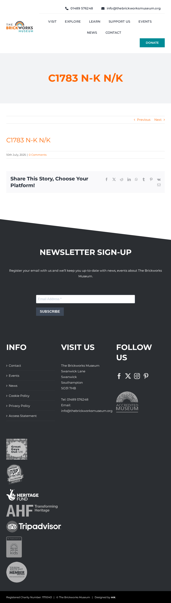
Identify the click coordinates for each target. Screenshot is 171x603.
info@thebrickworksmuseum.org (86, 411)
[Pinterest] (146, 376)
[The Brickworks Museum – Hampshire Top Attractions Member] (15, 465)
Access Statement (23, 416)
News (13, 386)
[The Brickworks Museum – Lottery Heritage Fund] (22, 490)
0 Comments (38, 154)
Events (14, 376)
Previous (143, 120)
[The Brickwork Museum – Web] (19, 22)
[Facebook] (119, 376)
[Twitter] (128, 376)
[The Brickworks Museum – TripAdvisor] (33, 522)
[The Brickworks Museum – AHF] (32, 506)
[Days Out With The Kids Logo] (14, 538)
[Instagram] (137, 376)
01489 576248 (77, 399)
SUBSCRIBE (50, 311)
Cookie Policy (19, 396)
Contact (15, 366)
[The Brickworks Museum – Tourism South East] (16, 563)
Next (158, 120)
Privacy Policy (19, 406)
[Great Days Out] (16, 440)
